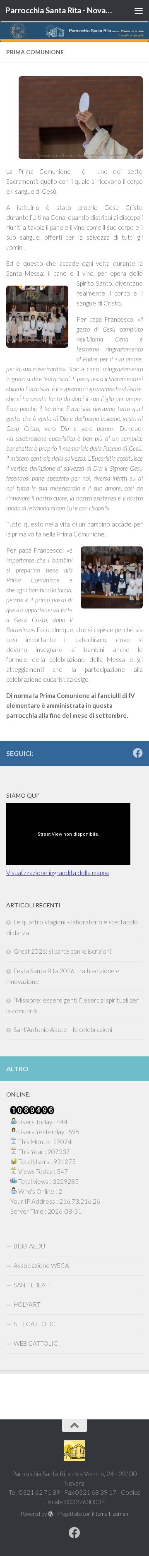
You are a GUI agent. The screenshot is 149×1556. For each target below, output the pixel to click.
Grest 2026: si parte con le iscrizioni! (63, 951)
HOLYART (27, 1304)
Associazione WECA (41, 1265)
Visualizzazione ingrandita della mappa (57, 872)
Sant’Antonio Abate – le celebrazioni (63, 1029)
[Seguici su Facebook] (138, 753)
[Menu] (138, 10)
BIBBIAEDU (29, 1246)
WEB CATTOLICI (37, 1343)
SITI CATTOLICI (36, 1324)
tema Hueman (112, 1513)
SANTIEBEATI (32, 1285)
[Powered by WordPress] (50, 1514)
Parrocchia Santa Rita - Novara (59, 10)
